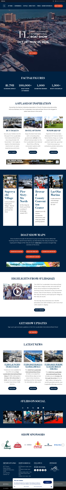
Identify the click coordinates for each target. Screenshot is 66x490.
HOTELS (25, 6)
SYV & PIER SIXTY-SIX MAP (33, 256)
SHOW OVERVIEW (39, 310)
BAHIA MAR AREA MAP (32, 251)
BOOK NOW (33, 152)
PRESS (39, 6)
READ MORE (12, 388)
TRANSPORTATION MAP (16, 251)
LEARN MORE (53, 152)
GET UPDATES (33, 332)
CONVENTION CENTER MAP (48, 251)
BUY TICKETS (58, 6)
